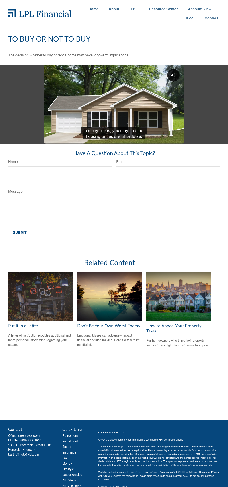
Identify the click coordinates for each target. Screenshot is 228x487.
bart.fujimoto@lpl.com (23, 454)
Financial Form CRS (114, 432)
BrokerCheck (175, 439)
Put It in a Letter (23, 326)
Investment (70, 441)
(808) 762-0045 (29, 435)
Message (15, 191)
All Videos (69, 480)
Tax (64, 458)
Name (13, 161)
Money (67, 463)
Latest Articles (72, 474)
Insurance (69, 452)
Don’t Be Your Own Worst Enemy (108, 326)
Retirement (70, 435)
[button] (93, 8)
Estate (66, 446)
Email (120, 161)
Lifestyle (68, 469)
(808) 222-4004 (30, 440)
